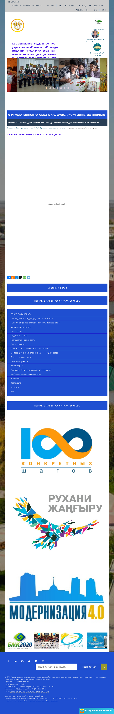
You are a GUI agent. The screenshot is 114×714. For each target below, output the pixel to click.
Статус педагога (18, 344)
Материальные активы (21, 327)
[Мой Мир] (16, 277)
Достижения (55, 122)
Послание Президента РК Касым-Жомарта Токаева (95, 41)
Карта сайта (16, 383)
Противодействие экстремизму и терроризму (31, 370)
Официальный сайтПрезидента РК (97, 54)
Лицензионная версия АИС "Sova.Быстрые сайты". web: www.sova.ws (31, 701)
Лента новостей (15, 115)
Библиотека (13, 122)
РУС (104, 10)
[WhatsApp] (24, 277)
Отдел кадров (26, 122)
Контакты (15, 387)
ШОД (83, 5)
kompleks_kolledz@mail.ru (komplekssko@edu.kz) (29, 691)
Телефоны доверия (19, 361)
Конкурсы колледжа (56, 115)
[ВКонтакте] (9, 277)
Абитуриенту (78, 122)
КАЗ (95, 10)
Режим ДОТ (67, 122)
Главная (10, 128)
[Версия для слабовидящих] (60, 5)
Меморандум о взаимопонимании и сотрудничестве (34, 352)
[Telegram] (28, 277)
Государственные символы (23, 340)
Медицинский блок (19, 335)
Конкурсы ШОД (98, 115)
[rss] (104, 667)
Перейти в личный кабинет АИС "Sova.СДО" (32, 5)
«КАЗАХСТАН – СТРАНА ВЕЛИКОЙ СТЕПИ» (29, 348)
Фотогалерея (17, 365)
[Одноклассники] (13, 277)
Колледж (71, 5)
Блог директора (92, 122)
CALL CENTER (17, 331)
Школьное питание (41, 122)
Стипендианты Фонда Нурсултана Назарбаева (32, 318)
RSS (12, 391)
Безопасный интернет (21, 357)
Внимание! (15, 378)
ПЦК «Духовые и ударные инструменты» (51, 128)
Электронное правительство (98, 28)
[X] (20, 277)
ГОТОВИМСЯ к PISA (30, 115)
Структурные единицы (76, 115)
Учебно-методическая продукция (26, 374)
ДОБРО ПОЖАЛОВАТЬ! (21, 314)
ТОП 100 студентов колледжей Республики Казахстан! (35, 322)
